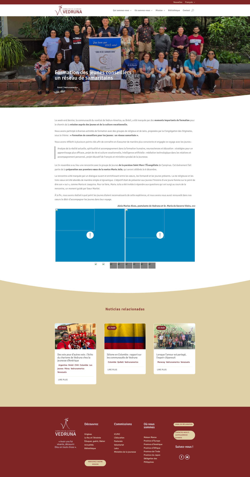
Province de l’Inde (152, 451)
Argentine (62, 365)
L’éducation (119, 437)
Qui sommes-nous (121, 10)
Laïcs (116, 448)
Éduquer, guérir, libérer (94, 441)
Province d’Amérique (153, 444)
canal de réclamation (183, 424)
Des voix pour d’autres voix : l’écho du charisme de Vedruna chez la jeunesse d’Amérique (75, 357)
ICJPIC (117, 434)
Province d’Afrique (152, 448)
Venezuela (62, 372)
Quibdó (120, 362)
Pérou (67, 368)
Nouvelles (177, 2)
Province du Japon (152, 455)
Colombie (84, 365)
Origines (88, 434)
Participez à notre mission (95, 463)
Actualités (89, 445)
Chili (77, 365)
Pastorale (118, 441)
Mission (159, 10)
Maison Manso (150, 437)
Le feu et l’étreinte (92, 437)
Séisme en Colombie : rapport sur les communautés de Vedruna (124, 356)
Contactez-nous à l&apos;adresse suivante (182, 435)
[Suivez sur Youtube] (187, 457)
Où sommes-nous (142, 10)
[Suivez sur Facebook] (181, 457)
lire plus (63, 379)
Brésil (60, 87)
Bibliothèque (174, 10)
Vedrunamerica (71, 87)
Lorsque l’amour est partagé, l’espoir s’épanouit (171, 356)
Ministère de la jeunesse (125, 452)
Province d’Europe (152, 441)
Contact (186, 10)
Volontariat (119, 445)
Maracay (161, 362)
